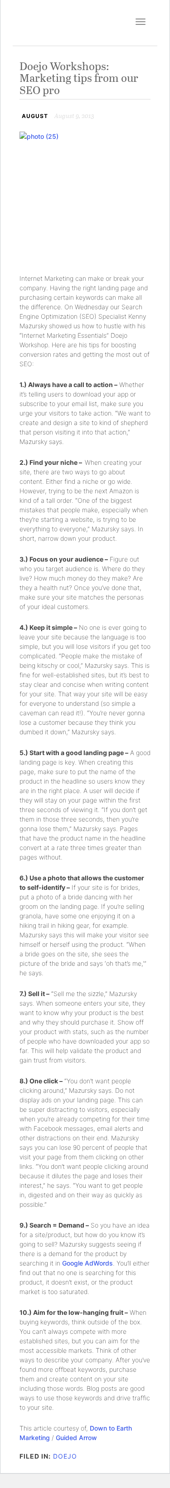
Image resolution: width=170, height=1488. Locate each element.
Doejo (65, 1456)
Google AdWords (87, 1263)
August (35, 116)
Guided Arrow (76, 1437)
